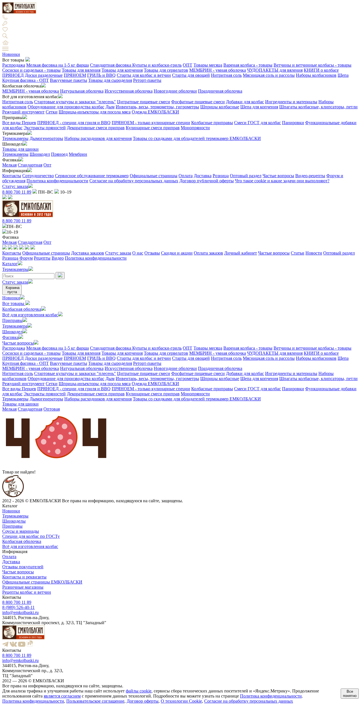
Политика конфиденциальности (57, 180)
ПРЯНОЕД (13, 75)
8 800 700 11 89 (16, 192)
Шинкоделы (14, 521)
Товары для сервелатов (166, 70)
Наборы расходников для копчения (98, 138)
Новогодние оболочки (175, 91)
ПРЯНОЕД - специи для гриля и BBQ (74, 122)
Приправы (12, 320)
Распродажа (13, 65)
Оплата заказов (208, 253)
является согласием (62, 696)
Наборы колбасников (316, 75)
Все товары (13, 303)
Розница (221, 175)
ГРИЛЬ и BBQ (101, 75)
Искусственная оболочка (129, 91)
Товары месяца (207, 65)
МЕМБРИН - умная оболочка (217, 70)
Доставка (203, 175)
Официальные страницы (153, 175)
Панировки (293, 122)
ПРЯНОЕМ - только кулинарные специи (151, 122)
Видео (58, 258)
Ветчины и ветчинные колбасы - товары (312, 65)
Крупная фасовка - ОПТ (25, 80)
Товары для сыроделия (110, 80)
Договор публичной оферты (206, 180)
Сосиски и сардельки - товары (31, 70)
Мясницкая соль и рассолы (269, 75)
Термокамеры (15, 138)
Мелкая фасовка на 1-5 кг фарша (57, 65)
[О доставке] (10, 247)
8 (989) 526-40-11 (18, 607)
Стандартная (30, 165)
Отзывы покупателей (22, 566)
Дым (110, 106)
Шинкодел (40, 154)
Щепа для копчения (259, 106)
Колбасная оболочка (21, 309)
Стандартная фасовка (111, 65)
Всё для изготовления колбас (30, 314)
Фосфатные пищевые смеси (198, 101)
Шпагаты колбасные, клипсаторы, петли (318, 106)
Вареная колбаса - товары (247, 65)
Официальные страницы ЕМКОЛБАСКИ (42, 582)
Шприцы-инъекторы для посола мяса (95, 111)
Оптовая (51, 409)
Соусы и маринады (20, 531)
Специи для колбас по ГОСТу (31, 536)
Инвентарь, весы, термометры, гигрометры (157, 106)
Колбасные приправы (212, 122)
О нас (137, 253)
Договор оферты (143, 701)
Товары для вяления (81, 70)
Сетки (52, 111)
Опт (47, 165)
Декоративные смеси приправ (96, 127)
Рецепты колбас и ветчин (26, 592)
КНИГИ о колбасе (321, 70)
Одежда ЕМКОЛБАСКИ (155, 111)
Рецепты (42, 258)
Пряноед (59, 154)
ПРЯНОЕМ (75, 75)
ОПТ (187, 65)
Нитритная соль (226, 75)
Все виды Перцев (19, 122)
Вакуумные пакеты (68, 80)
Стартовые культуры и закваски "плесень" (75, 101)
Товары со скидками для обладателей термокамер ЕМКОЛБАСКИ (197, 138)
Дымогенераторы (46, 138)
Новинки (11, 54)
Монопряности (195, 127)
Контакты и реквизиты (24, 577)
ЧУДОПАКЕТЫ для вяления (275, 70)
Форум (26, 258)
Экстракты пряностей (45, 127)
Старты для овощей (191, 75)
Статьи (297, 253)
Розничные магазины (22, 587)
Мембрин (78, 154)
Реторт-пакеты (147, 80)
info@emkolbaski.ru (20, 612)
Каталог (10, 263)
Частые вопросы (278, 175)
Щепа (343, 75)
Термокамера (14, 326)
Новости (313, 253)
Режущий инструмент (23, 111)
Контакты (11, 175)
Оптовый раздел (245, 175)
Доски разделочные (44, 75)
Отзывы (152, 253)
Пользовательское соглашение (95, 701)
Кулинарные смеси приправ (153, 127)
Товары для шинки (20, 149)
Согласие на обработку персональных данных (133, 180)
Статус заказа (15, 186)
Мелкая (9, 165)
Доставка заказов (87, 253)
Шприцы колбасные (219, 106)
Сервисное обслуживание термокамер (92, 175)
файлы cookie (138, 691)
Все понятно (349, 693)
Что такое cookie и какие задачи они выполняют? (282, 180)
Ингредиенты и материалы (291, 101)
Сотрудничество (38, 175)
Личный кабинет (240, 253)
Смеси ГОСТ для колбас (257, 122)
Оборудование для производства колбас (66, 106)
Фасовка (10, 337)
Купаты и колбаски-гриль (157, 65)
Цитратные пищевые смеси (143, 101)
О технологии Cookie (181, 701)
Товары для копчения (122, 70)
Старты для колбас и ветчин (144, 75)
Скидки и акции (177, 253)
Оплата (186, 175)
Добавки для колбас (245, 101)
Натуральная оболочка (82, 91)
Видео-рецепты (310, 175)
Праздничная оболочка (220, 91)
